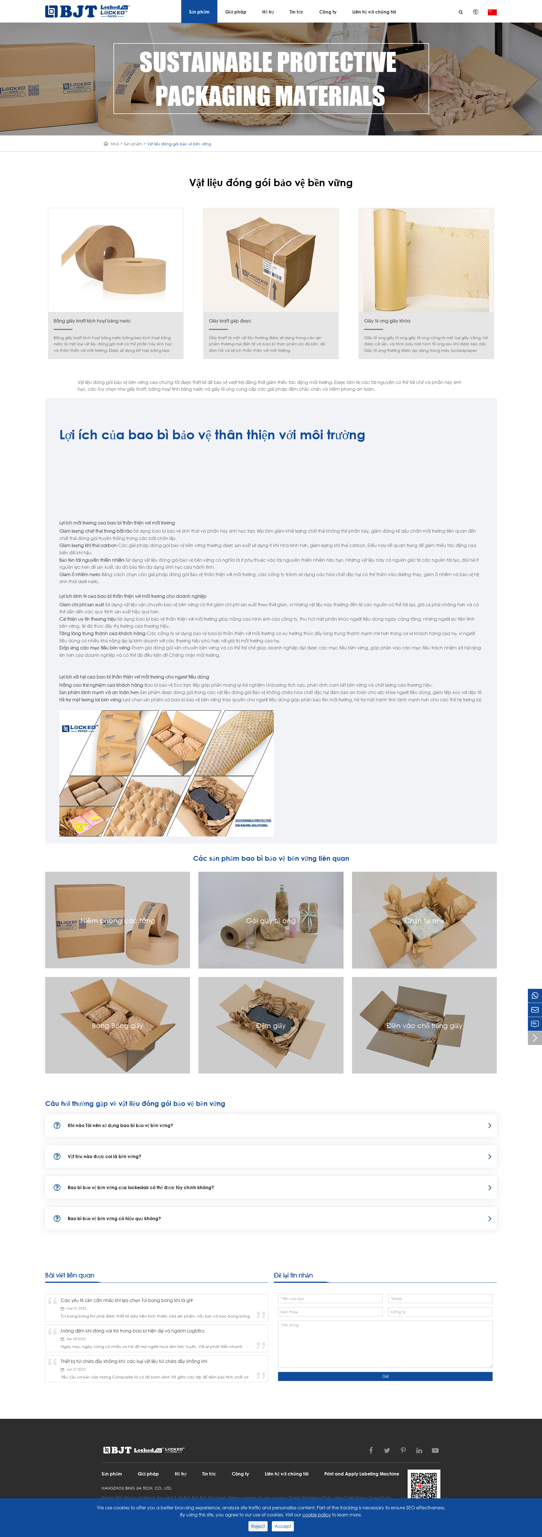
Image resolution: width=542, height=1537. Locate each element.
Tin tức (296, 11)
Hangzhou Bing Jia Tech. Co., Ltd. (137, 1488)
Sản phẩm (199, 11)
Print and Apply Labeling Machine (361, 1473)
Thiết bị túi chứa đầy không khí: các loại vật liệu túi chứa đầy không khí (134, 1361)
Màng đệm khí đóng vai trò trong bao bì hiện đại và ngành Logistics (132, 1331)
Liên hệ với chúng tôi (374, 11)
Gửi (385, 1376)
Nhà (115, 143)
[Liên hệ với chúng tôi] (535, 1024)
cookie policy (316, 1515)
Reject (258, 1526)
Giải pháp (235, 11)
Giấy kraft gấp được (230, 320)
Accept (283, 1526)
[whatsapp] (535, 996)
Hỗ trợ (268, 11)
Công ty (327, 11)
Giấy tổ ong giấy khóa (387, 320)
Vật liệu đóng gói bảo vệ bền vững (179, 143)
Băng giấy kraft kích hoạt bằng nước (92, 320)
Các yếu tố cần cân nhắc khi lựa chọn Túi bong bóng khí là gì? (127, 1300)
